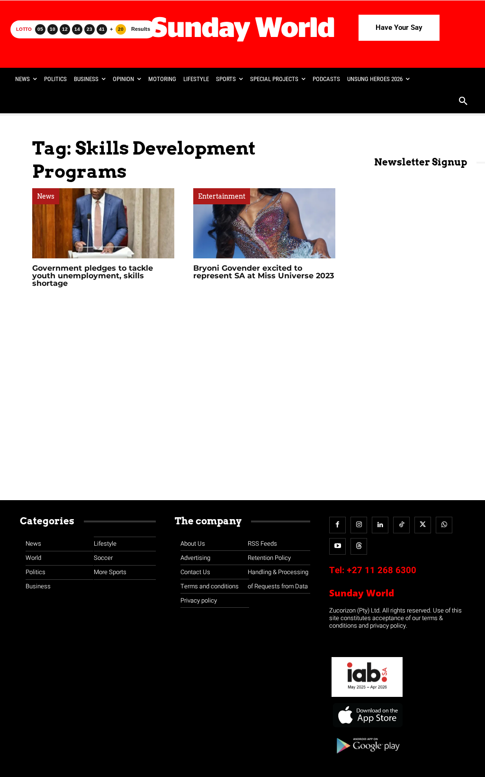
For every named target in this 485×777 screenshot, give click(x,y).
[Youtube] (337, 546)
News (45, 196)
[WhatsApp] (444, 525)
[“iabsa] (367, 697)
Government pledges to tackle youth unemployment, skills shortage (92, 276)
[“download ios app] (367, 727)
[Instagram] (358, 525)
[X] (422, 525)
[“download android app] (367, 756)
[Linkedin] (380, 525)
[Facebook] (337, 525)
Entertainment (221, 196)
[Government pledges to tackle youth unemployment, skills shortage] (103, 223)
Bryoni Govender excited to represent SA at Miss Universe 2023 (263, 272)
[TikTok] (401, 525)
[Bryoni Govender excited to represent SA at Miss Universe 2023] (264, 223)
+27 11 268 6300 (381, 570)
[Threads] (358, 546)
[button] (463, 102)
